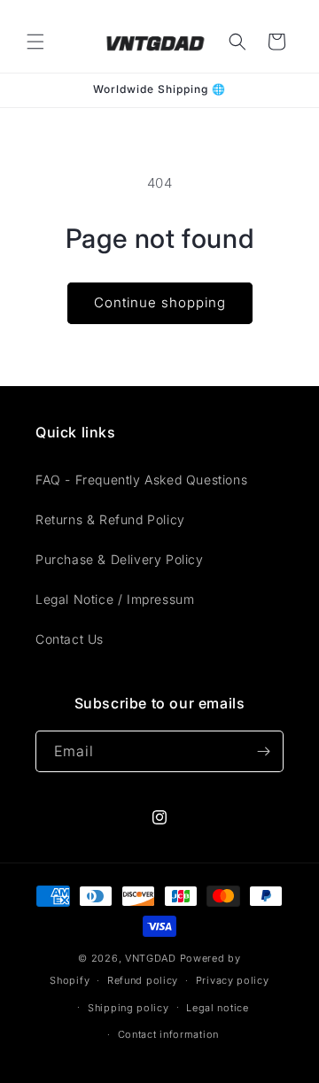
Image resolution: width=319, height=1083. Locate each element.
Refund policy (142, 980)
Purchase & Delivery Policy (119, 559)
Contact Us (69, 638)
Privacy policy (232, 980)
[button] (35, 41)
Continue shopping (160, 302)
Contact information (168, 1034)
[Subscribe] (263, 751)
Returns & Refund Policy (110, 519)
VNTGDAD (150, 958)
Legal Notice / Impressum (114, 599)
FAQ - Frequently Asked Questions (141, 479)
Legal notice (217, 1008)
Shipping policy (128, 1008)
